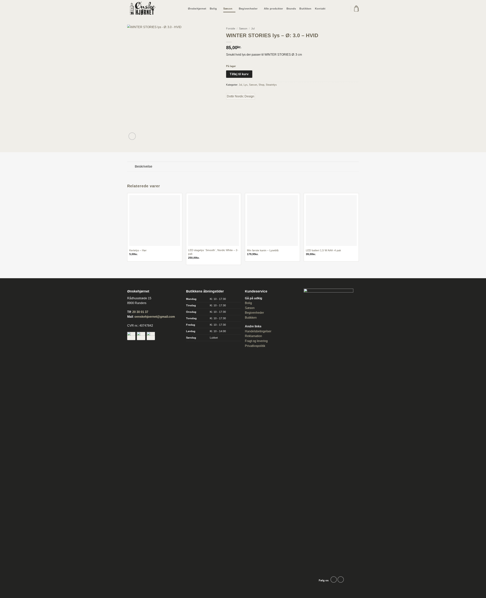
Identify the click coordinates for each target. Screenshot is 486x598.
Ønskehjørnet (197, 8)
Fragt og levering (256, 341)
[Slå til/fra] (131, 167)
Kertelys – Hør (138, 250)
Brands (291, 8)
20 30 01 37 (140, 312)
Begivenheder (248, 8)
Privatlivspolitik (255, 345)
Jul (253, 28)
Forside (230, 28)
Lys (246, 84)
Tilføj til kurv (239, 74)
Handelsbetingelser (258, 331)
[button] (356, 9)
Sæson (227, 8)
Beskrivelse (143, 166)
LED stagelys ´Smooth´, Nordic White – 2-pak (213, 252)
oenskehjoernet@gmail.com (154, 316)
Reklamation (253, 336)
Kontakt (320, 8)
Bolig (213, 8)
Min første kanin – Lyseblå (263, 250)
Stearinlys (271, 84)
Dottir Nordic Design (240, 96)
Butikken (305, 8)
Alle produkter (273, 8)
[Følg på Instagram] (341, 579)
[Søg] (345, 8)
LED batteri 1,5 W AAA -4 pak (323, 250)
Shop (261, 84)
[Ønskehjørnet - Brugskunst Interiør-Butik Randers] (146, 8)
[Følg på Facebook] (334, 579)
